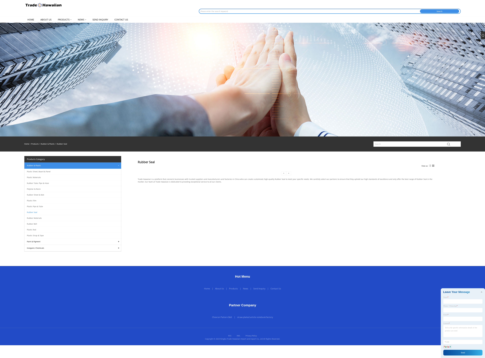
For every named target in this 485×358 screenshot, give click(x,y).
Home (207, 288)
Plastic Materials (34, 177)
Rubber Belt (32, 224)
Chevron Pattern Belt (222, 317)
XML (238, 335)
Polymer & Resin (34, 189)
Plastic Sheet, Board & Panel (39, 171)
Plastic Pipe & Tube (35, 206)
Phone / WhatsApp (450, 306)
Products (35, 144)
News (245, 288)
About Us (219, 288)
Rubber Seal (32, 212)
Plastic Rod (31, 229)
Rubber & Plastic (48, 144)
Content (446, 323)
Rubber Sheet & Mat (35, 195)
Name (445, 297)
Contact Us (276, 288)
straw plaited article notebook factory (255, 317)
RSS (229, 335)
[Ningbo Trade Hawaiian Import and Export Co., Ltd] (44, 5)
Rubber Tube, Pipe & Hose (38, 183)
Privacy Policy (251, 335)
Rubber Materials (34, 218)
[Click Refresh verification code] (447, 346)
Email (445, 315)
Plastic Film (31, 200)
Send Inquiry (259, 288)
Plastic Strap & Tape (35, 235)
